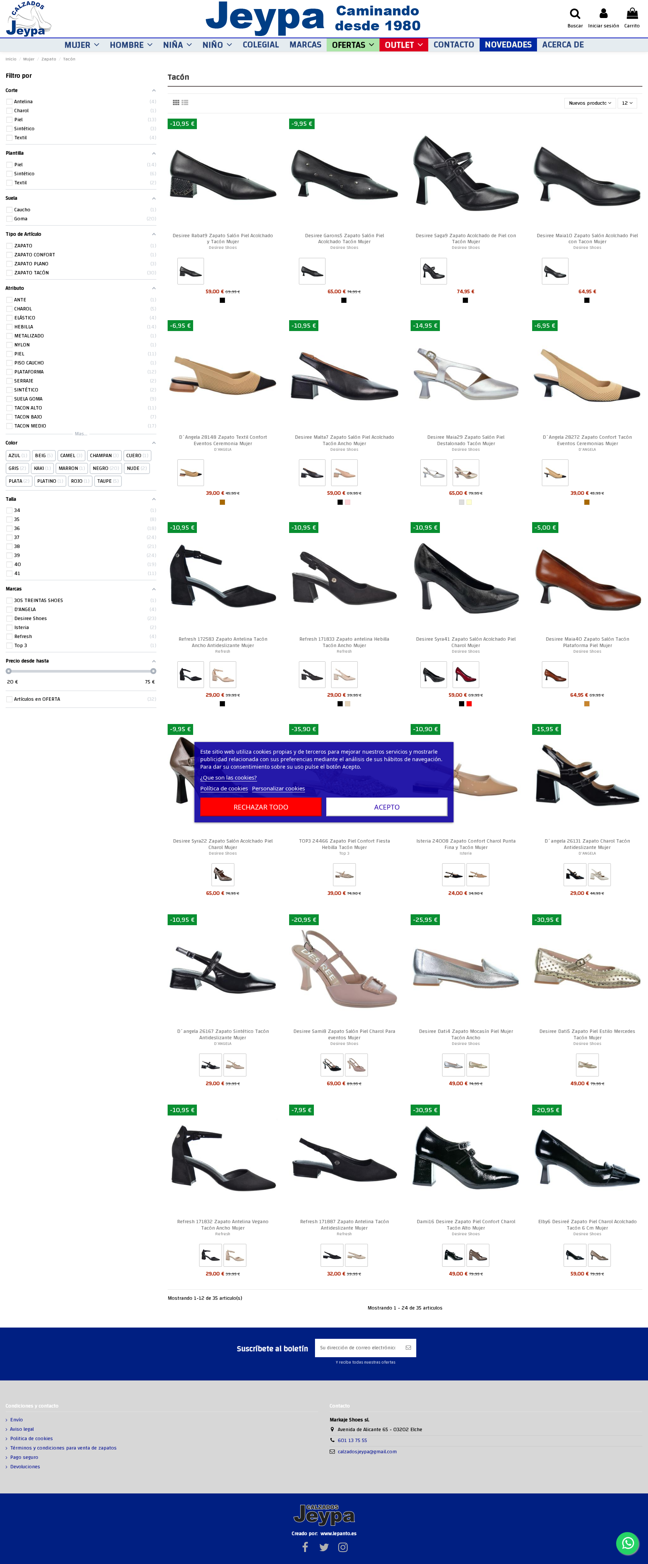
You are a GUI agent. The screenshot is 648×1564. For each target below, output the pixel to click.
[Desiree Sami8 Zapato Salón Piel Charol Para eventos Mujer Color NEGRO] (332, 1067)
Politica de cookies (31, 1439)
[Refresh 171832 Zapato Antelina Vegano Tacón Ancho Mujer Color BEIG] (235, 1257)
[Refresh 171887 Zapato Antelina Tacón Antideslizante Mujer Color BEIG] (356, 1257)
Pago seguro (24, 1458)
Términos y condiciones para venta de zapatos (63, 1448)
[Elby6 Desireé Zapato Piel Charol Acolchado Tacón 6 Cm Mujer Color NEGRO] (575, 1257)
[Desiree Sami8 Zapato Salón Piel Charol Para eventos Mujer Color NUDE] (356, 1067)
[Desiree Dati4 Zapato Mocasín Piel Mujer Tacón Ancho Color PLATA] (453, 1067)
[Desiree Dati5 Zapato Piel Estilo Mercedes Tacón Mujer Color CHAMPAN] (587, 1067)
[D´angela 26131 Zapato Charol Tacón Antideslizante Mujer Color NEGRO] (575, 876)
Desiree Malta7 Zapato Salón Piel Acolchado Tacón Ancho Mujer (344, 440)
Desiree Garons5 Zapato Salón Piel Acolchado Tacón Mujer (344, 239)
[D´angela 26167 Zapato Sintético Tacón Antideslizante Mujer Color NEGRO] (210, 1067)
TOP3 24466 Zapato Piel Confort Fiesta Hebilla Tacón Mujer (344, 844)
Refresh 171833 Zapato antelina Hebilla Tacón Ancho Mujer (344, 642)
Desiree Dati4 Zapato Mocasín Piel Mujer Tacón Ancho (466, 1035)
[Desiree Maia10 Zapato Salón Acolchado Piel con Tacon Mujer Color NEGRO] (555, 273)
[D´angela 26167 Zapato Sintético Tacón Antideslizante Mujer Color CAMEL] (235, 1067)
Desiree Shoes (223, 247)
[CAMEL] (222, 502)
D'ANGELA (222, 449)
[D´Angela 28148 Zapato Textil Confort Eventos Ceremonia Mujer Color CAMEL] (190, 474)
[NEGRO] (222, 300)
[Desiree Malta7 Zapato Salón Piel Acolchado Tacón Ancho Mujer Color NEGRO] (312, 474)
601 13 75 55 (352, 1440)
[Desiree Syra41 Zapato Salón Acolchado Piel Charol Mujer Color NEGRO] (433, 676)
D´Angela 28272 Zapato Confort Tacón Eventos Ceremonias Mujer (587, 440)
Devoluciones (25, 1467)
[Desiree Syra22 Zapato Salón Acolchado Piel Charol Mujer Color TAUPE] (223, 876)
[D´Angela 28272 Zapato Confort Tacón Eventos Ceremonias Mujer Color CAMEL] (555, 474)
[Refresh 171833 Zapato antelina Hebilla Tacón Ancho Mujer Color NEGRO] (312, 676)
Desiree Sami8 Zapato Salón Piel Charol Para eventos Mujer (344, 1035)
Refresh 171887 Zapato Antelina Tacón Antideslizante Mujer (344, 1225)
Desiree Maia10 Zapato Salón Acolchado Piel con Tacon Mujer (587, 239)
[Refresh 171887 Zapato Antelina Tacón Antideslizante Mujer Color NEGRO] (332, 1257)
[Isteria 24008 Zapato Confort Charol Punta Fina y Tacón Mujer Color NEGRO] (453, 876)
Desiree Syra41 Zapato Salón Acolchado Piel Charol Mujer (466, 642)
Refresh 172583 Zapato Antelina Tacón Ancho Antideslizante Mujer (222, 642)
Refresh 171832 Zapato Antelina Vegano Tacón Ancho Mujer (222, 1225)
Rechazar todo (261, 806)
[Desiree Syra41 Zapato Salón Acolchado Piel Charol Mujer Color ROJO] (466, 676)
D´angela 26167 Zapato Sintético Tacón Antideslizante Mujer (223, 1035)
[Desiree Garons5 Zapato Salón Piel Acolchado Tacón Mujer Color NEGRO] (312, 273)
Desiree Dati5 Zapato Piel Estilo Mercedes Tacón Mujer (587, 1035)
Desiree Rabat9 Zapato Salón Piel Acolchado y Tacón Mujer (222, 239)
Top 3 (344, 853)
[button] (82, 44)
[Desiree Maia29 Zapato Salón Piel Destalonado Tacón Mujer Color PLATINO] (466, 474)
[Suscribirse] (408, 1348)
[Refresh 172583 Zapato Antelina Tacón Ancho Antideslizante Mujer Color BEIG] (223, 676)
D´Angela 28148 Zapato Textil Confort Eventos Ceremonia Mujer (223, 440)
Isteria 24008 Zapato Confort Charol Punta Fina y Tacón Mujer (466, 844)
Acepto (387, 806)
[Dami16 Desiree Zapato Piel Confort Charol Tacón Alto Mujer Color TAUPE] (477, 1257)
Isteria (466, 853)
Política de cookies (224, 788)
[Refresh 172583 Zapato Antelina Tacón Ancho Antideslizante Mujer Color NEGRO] (190, 676)
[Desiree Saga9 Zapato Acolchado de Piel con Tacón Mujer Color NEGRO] (433, 273)
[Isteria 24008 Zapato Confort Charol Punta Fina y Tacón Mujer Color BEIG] (477, 876)
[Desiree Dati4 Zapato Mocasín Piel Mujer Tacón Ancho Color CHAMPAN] (477, 1067)
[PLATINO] (469, 502)
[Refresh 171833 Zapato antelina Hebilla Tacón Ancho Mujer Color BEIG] (344, 676)
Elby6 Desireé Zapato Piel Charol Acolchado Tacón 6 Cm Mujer (587, 1225)
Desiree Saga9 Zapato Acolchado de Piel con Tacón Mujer (466, 239)
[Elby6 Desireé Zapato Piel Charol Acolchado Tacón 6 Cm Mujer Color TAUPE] (599, 1257)
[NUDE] (347, 502)
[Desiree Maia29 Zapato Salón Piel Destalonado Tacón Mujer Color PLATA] (433, 474)
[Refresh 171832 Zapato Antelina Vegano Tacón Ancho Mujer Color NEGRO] (210, 1257)
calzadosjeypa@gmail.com (367, 1452)
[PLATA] (461, 502)
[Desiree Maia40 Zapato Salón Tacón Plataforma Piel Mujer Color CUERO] (555, 676)
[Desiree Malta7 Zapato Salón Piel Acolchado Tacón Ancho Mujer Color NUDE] (344, 474)
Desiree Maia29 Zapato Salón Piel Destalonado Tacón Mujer (465, 440)
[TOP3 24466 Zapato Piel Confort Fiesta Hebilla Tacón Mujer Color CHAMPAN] (344, 876)
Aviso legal (22, 1429)
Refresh (222, 651)
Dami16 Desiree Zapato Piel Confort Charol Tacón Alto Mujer (466, 1225)
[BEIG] (347, 703)
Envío (16, 1420)
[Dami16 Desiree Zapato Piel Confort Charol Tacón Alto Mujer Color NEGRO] (453, 1257)
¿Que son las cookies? (228, 777)
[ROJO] (469, 703)
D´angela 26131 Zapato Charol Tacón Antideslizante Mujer (587, 844)
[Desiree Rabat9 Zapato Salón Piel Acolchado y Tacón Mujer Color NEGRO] (190, 273)
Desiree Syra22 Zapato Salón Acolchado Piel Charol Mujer (223, 844)
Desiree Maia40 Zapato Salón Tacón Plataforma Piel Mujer (587, 642)
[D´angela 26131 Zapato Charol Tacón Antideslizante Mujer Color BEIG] (599, 876)
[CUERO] (587, 703)
